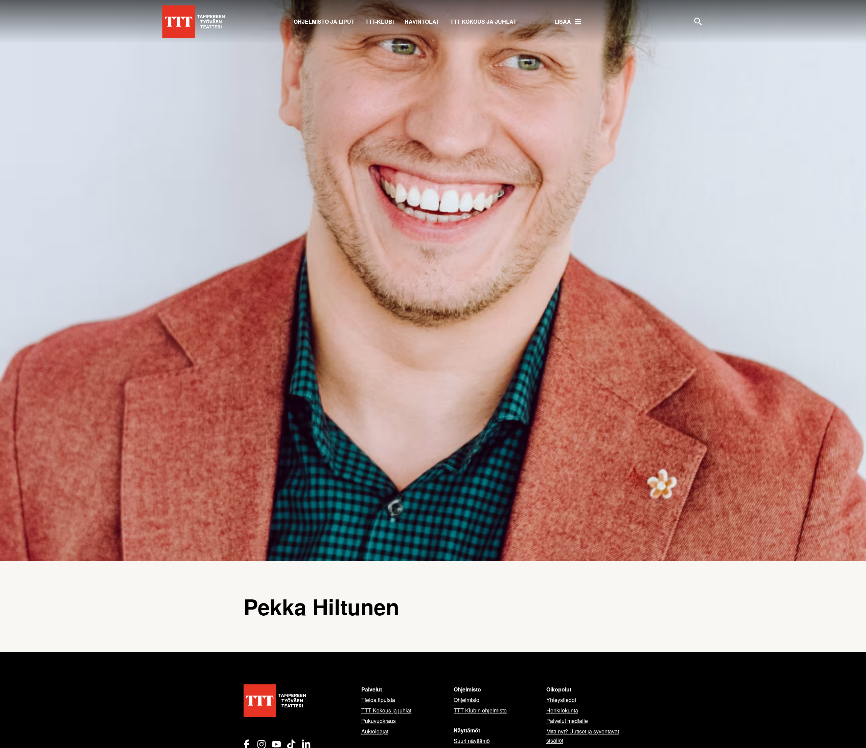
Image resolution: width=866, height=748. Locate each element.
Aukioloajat (374, 731)
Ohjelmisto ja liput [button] (324, 21)
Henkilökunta (562, 710)
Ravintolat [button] (422, 21)
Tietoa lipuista (378, 700)
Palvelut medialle (567, 721)
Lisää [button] (562, 21)
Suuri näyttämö (472, 741)
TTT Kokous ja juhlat (483, 21)
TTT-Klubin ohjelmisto (480, 710)
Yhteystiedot (561, 700)
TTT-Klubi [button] (379, 21)
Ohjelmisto (466, 700)
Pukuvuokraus (378, 721)
